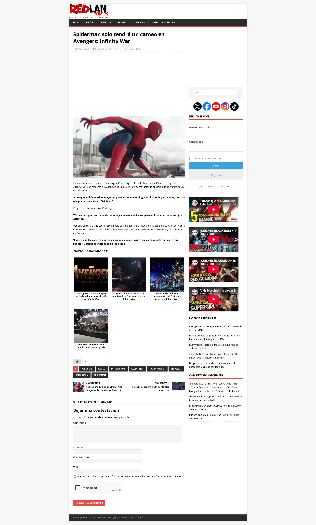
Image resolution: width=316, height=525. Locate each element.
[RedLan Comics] (88, 17)
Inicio (75, 22)
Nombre (77, 447)
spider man (82, 375)
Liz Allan (176, 368)
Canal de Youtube (163, 22)
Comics (104, 22)
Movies (122, 22)
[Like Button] (77, 361)
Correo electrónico (83, 457)
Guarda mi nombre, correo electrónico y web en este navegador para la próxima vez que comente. (129, 476)
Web (75, 466)
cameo (101, 368)
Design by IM (114, 517)
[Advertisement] (129, 85)
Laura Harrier (157, 368)
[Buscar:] (216, 92)
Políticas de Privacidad (132, 517)
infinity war (118, 368)
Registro (216, 175)
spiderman (100, 375)
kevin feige (137, 368)
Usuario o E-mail (200, 127)
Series (139, 22)
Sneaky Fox (101, 48)
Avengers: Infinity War (123, 48)
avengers (87, 368)
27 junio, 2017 (84, 48)
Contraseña (197, 141)
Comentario (79, 422)
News (89, 22)
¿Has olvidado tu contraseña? (216, 186)
